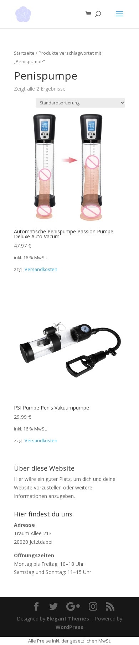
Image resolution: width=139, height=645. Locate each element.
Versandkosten (41, 269)
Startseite (24, 53)
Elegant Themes (68, 618)
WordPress (69, 627)
